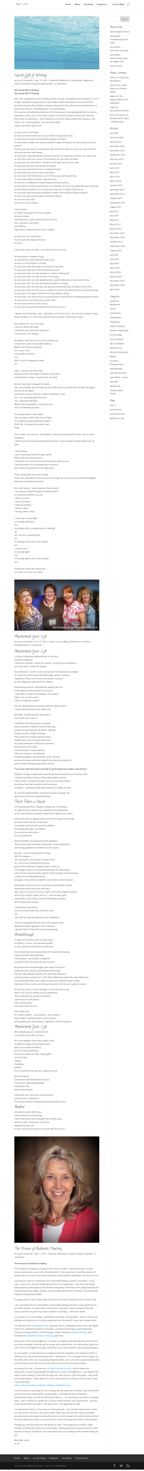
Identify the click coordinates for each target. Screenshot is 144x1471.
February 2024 (116, 137)
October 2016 (116, 241)
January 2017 (116, 228)
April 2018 (114, 176)
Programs (101, 4)
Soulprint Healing (78, 1332)
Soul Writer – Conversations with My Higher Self (119, 58)
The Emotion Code (39, 1325)
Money (113, 356)
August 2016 (116, 250)
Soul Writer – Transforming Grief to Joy (119, 39)
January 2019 (116, 163)
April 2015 (114, 289)
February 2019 (116, 159)
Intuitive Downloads (119, 330)
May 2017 (114, 220)
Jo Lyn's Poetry (116, 339)
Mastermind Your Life (30, 637)
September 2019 (117, 154)
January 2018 (116, 185)
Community (115, 313)
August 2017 (116, 207)
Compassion (76, 80)
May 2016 (114, 263)
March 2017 (115, 224)
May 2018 (114, 172)
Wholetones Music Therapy (40, 1335)
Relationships (116, 368)
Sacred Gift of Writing (30, 75)
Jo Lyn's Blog (62, 641)
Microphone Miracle (119, 110)
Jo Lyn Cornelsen (25, 80)
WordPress (61, 1465)
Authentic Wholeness (59, 80)
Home (68, 4)
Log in (112, 405)
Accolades (88, 4)
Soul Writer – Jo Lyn (119, 377)
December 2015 (117, 280)
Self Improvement (118, 373)
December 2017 (117, 189)
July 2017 (114, 211)
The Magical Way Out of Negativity (119, 99)
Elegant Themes (34, 1465)
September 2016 (117, 246)
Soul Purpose (116, 65)
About (77, 4)
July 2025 (114, 133)
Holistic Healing (21, 83)
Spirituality (115, 386)
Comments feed (117, 414)
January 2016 (116, 276)
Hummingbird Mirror (120, 31)
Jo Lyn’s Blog (118, 4)
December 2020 (117, 146)
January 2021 (116, 141)
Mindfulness (75, 641)
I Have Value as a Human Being (118, 88)
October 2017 (116, 198)
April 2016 (114, 267)
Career (52, 641)
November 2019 (117, 150)
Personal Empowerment (41, 83)
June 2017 (114, 215)
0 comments (61, 83)
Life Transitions (117, 343)
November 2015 (117, 285)
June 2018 (114, 168)
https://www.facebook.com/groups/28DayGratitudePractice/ (42, 1385)
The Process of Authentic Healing (38, 1249)
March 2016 (115, 272)
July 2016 (114, 254)
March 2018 (115, 181)
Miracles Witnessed (119, 352)
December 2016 (117, 233)
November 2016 (117, 237)
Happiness (88, 80)
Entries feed (115, 409)
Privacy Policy (81, 1458)
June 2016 (114, 259)
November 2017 (117, 194)
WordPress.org (117, 418)
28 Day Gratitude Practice (59, 1368)
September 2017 (117, 202)
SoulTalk (89, 1253)
